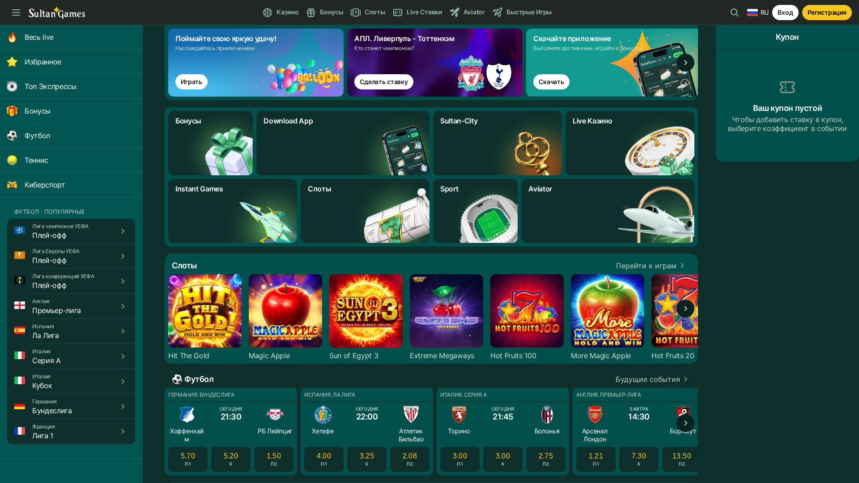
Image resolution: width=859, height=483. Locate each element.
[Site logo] (57, 12)
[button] (651, 265)
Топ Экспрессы (51, 86)
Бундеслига (52, 410)
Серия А (46, 360)
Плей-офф (49, 235)
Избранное (43, 61)
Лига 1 (42, 435)
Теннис (36, 160)
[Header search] (735, 12)
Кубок (42, 385)
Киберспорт (45, 184)
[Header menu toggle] (16, 12)
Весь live (39, 37)
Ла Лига (45, 335)
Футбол (37, 135)
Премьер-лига (56, 310)
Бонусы (38, 110)
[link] (257, 63)
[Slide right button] (685, 63)
